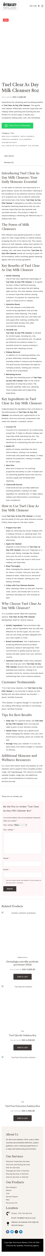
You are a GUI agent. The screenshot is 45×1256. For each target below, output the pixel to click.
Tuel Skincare (16, 772)
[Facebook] (7, 1231)
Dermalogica (22, 957)
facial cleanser (12, 136)
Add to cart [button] (22, 977)
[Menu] (42, 6)
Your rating (8, 825)
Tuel (12, 133)
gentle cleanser (26, 136)
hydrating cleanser (9, 139)
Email (6, 869)
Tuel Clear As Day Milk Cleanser (13, 145)
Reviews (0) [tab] (9, 162)
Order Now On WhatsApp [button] (19, 125)
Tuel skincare (33, 145)
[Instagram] (16, 1231)
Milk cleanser (24, 139)
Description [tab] (9, 156)
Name (6, 858)
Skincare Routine (8, 142)
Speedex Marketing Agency (28, 1246)
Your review (8, 830)
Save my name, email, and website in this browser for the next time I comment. (23, 882)
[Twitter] (12, 1231)
